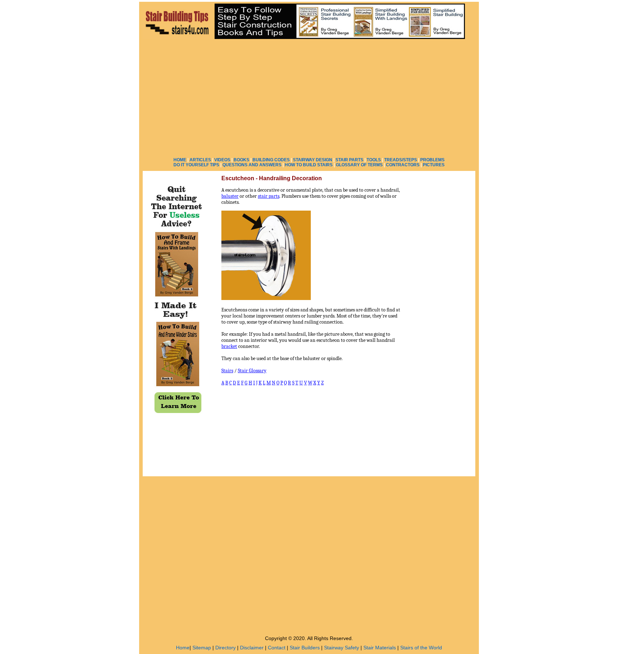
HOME (179, 159)
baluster (230, 196)
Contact (276, 647)
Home (183, 647)
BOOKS (241, 159)
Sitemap (201, 647)
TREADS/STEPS (400, 159)
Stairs (227, 371)
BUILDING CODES (271, 159)
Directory (225, 647)
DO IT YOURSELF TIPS (196, 164)
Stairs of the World (421, 647)
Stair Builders (305, 647)
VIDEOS (222, 159)
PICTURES (434, 164)
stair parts (268, 196)
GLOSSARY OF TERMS (359, 164)
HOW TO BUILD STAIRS (309, 164)
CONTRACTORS (403, 164)
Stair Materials (379, 647)
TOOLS (374, 159)
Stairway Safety (341, 647)
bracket (229, 346)
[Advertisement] (309, 96)
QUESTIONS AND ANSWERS (251, 164)
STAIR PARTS (349, 159)
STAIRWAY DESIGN (312, 159)
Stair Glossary (252, 371)
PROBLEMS (432, 159)
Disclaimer (252, 647)
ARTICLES (200, 159)
